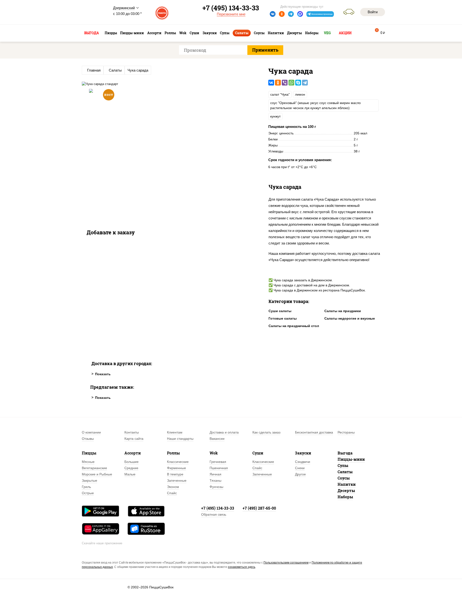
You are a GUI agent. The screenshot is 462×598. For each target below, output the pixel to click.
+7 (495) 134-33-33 (217, 508)
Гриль (86, 487)
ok (282, 14)
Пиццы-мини (351, 459)
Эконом (173, 487)
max (300, 14)
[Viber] (285, 82)
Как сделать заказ (266, 432)
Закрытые (89, 480)
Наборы (345, 496)
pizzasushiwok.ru (94, 12)
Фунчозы (216, 487)
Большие (131, 462)
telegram (291, 14)
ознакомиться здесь (241, 567)
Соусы (344, 477)
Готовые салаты (283, 318)
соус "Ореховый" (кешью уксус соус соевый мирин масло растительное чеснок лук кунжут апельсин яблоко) (315, 105)
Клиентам (174, 432)
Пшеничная (219, 468)
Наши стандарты (180, 438)
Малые (129, 474)
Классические (178, 462)
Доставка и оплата (224, 432)
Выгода (345, 452)
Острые (88, 493)
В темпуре (175, 474)
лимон (300, 94)
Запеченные (176, 480)
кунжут (275, 116)
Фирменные (176, 468)
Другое (300, 474)
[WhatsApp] (291, 82)
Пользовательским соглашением (285, 562)
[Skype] (298, 82)
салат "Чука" (280, 94)
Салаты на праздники (342, 311)
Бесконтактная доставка (314, 432)
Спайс (172, 493)
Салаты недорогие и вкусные (349, 318)
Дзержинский (124, 8)
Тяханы (215, 480)
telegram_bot (320, 14)
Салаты (345, 471)
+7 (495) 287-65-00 (259, 508)
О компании (91, 432)
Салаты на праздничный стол (294, 326)
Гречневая (218, 462)
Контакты (131, 432)
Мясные (88, 462)
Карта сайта (133, 438)
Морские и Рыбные (97, 474)
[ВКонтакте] (271, 82)
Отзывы (88, 438)
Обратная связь (213, 514)
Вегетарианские (94, 468)
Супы (343, 465)
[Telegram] (305, 82)
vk (273, 14)
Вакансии (217, 438)
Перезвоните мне (231, 14)
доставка (359, 253)
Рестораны (346, 432)
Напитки (347, 484)
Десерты (346, 490)
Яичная (215, 474)
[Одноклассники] (278, 82)
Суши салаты (280, 311)
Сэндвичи (302, 462)
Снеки (300, 468)
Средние (131, 468)
